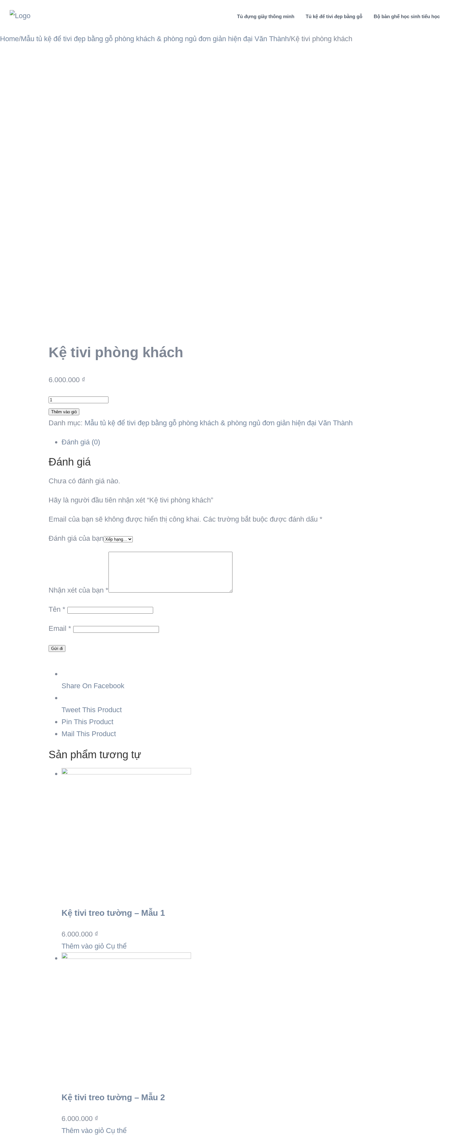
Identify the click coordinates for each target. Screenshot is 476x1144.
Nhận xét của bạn (78, 590)
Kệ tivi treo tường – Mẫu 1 (113, 912)
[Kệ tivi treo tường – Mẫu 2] (244, 1017)
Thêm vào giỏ (64, 411)
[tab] (244, 442)
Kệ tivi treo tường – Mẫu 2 (113, 1097)
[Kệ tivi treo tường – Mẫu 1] (244, 833)
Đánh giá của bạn (76, 538)
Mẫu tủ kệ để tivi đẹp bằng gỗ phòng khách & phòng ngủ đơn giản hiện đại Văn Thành (219, 423)
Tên (57, 609)
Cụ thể (115, 946)
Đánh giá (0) (81, 442)
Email (60, 628)
